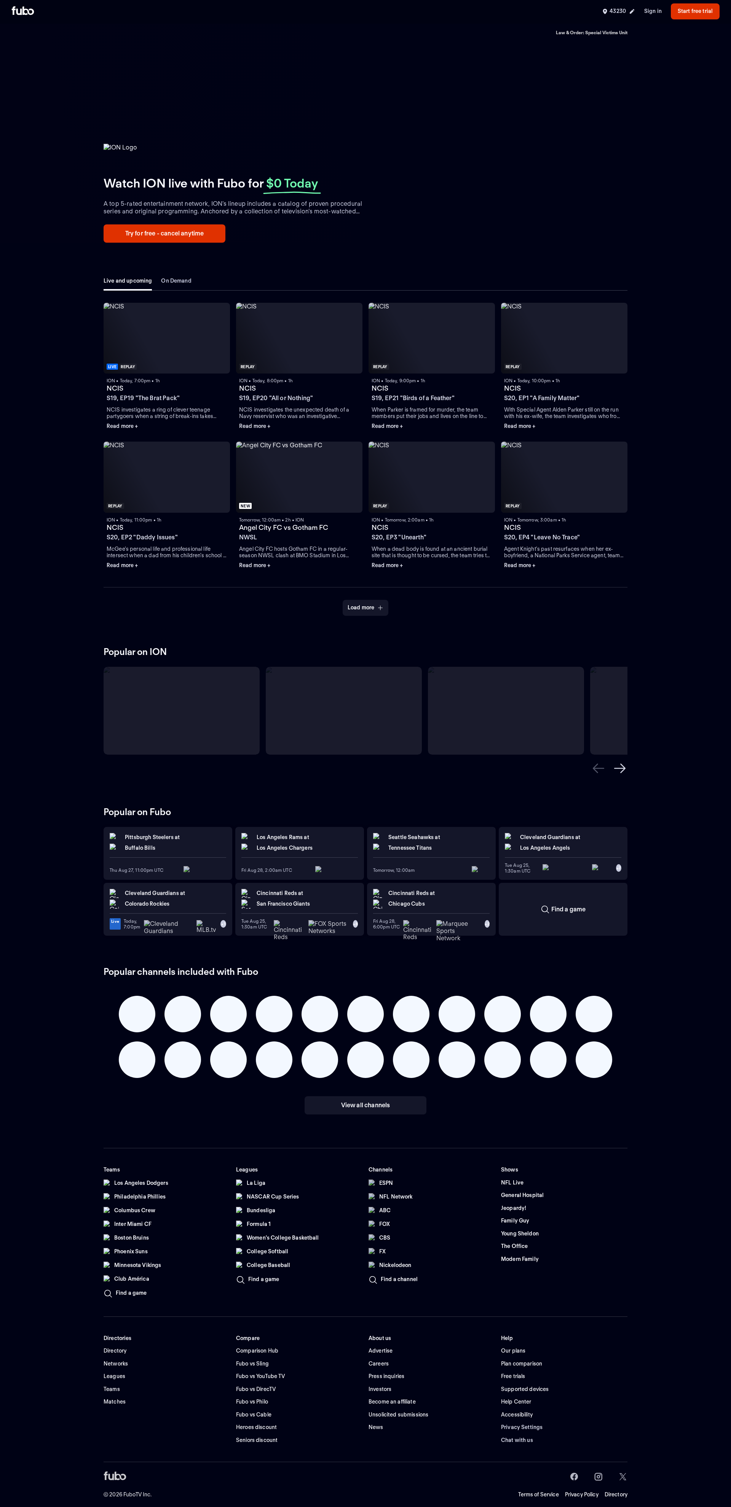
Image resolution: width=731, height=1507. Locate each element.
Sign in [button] (653, 11)
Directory (616, 1494)
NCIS (115, 388)
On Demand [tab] (176, 281)
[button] (598, 768)
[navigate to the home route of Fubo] (22, 11)
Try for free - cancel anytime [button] (164, 233)
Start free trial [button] (695, 11)
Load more (361, 607)
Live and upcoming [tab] (128, 281)
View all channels (365, 1105)
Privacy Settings (522, 1427)
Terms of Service (538, 1494)
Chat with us (517, 1440)
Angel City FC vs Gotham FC (283, 527)
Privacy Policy (582, 1494)
